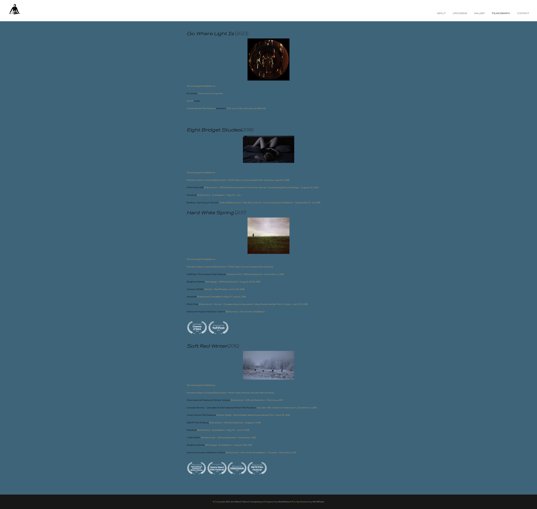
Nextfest (192, 195)
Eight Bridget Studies (214, 129)
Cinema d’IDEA (195, 289)
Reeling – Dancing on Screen (203, 202)
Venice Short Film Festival (201, 415)
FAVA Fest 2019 (195, 187)
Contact (523, 13)
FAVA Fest (192, 304)
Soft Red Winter (207, 346)
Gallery (479, 13)
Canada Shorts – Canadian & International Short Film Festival (221, 407)
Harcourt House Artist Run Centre (206, 311)
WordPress (318, 501)
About (441, 13)
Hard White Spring (210, 212)
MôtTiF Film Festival (198, 422)
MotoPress (283, 501)
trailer (197, 101)
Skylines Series (196, 281)
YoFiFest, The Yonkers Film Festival (206, 274)
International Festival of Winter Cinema (208, 400)
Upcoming (460, 13)
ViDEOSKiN (193, 437)
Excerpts (192, 93)
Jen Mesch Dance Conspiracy (246, 501)
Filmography (501, 13)
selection (221, 108)
